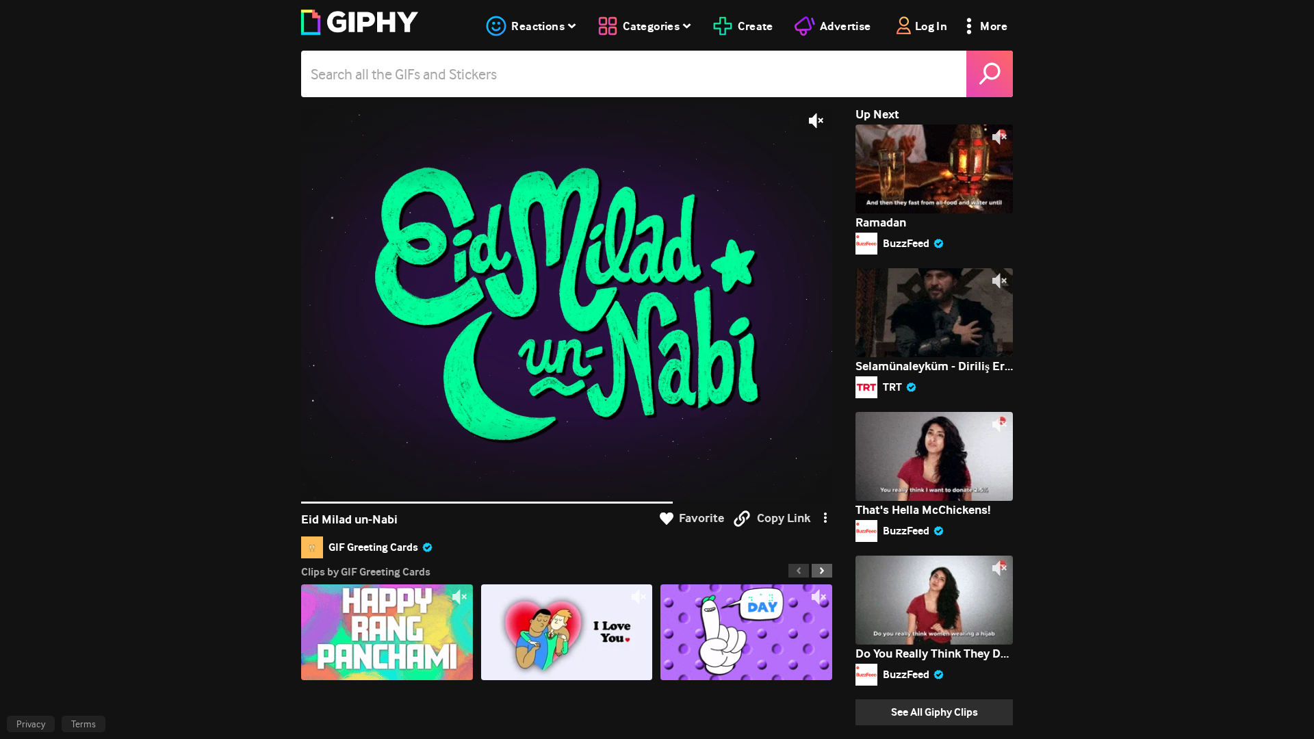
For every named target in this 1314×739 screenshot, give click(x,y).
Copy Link (783, 518)
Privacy (30, 723)
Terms (83, 723)
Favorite (701, 518)
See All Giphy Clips (934, 711)
